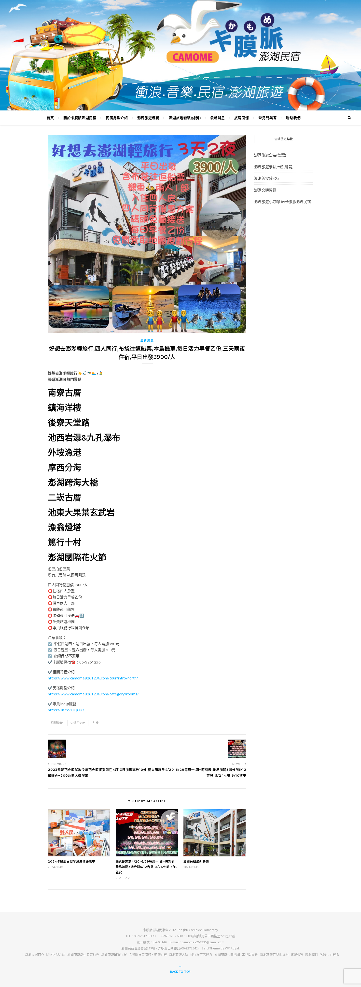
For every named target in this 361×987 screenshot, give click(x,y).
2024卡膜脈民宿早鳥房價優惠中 (71, 861)
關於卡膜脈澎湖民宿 (80, 117)
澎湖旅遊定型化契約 (274, 954)
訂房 (96, 723)
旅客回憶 (241, 117)
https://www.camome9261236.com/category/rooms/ (93, 693)
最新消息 (217, 117)
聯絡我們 (293, 117)
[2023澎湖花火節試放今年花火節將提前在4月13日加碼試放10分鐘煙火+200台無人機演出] (57, 749)
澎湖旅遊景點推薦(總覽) (273, 166)
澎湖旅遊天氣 (178, 954)
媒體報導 (297, 954)
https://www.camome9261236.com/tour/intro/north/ (93, 678)
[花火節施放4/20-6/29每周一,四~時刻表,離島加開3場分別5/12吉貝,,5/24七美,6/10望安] (237, 749)
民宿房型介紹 (117, 117)
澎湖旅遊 (57, 723)
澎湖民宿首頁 (34, 954)
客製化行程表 (329, 954)
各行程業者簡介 (201, 954)
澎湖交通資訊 (265, 190)
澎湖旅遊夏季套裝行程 (83, 954)
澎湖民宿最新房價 (196, 861)
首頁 (50, 117)
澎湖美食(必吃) (266, 178)
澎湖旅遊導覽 (148, 117)
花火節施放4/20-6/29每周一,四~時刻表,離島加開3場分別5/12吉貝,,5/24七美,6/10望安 (147, 867)
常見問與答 (267, 117)
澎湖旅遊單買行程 (114, 954)
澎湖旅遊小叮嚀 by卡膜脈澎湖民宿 (282, 201)
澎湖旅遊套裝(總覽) (185, 117)
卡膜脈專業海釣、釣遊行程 (148, 954)
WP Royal (232, 948)
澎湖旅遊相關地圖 (227, 954)
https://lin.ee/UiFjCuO (66, 709)
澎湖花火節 (77, 723)
